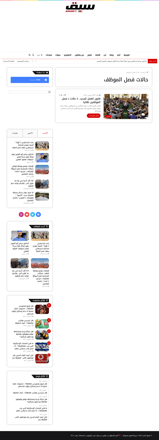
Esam (97, 95)
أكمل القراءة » (94, 116)
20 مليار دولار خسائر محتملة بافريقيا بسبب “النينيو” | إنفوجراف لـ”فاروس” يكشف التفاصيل (23, 196)
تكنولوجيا (67, 55)
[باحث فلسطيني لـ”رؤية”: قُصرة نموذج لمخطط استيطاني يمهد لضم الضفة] (42, 145)
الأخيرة (45, 133)
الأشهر (30, 133)
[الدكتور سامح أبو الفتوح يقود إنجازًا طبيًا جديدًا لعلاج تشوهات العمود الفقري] (42, 157)
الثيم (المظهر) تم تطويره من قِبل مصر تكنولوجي (102, 435)
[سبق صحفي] (79, 7)
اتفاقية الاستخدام (9, 61)
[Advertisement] (79, 31)
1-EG (72, 435)
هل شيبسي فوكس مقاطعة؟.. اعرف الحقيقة (24, 322)
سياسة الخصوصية (23, 61)
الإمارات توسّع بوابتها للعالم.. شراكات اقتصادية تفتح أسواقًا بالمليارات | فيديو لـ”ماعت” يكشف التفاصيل (22, 170)
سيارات (57, 55)
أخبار (118, 55)
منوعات (49, 55)
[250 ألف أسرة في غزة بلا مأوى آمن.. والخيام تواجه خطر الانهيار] (42, 184)
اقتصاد (97, 55)
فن (105, 55)
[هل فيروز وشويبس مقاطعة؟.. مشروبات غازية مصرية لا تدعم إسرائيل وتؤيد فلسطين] (42, 309)
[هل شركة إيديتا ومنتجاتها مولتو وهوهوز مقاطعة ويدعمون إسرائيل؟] (42, 335)
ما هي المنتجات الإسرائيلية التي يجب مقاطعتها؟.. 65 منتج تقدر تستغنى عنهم (23, 346)
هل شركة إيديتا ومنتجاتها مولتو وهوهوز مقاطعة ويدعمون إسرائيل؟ (23, 334)
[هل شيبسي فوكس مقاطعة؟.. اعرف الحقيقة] (42, 323)
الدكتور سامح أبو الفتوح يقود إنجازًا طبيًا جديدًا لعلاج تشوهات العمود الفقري (22, 157)
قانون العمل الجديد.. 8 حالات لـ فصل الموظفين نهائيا (81, 100)
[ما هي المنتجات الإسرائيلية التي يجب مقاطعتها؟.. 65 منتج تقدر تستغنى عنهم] (42, 346)
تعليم (89, 55)
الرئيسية (127, 55)
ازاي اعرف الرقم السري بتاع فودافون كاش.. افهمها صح (22, 357)
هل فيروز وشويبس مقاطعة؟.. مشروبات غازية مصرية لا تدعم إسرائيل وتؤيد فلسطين (22, 309)
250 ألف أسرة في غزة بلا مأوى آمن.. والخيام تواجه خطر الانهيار (22, 183)
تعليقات (15, 133)
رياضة (112, 55)
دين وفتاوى (79, 55)
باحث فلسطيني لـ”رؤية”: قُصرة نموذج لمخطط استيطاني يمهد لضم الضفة (22, 145)
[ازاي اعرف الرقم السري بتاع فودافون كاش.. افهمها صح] (42, 358)
